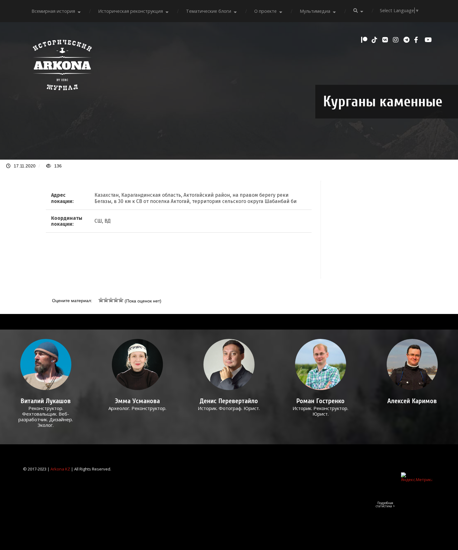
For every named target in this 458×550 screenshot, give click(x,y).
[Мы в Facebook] (418, 40)
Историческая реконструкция (130, 11)
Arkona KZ (60, 469)
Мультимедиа (315, 11)
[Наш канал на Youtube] (428, 40)
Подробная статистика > (385, 504)
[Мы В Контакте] (386, 40)
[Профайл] (46, 364)
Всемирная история (53, 11)
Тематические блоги (208, 11)
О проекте (265, 11)
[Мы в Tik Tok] (375, 40)
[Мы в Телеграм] (407, 40)
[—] (62, 93)
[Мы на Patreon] (365, 40)
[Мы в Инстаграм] (396, 40)
